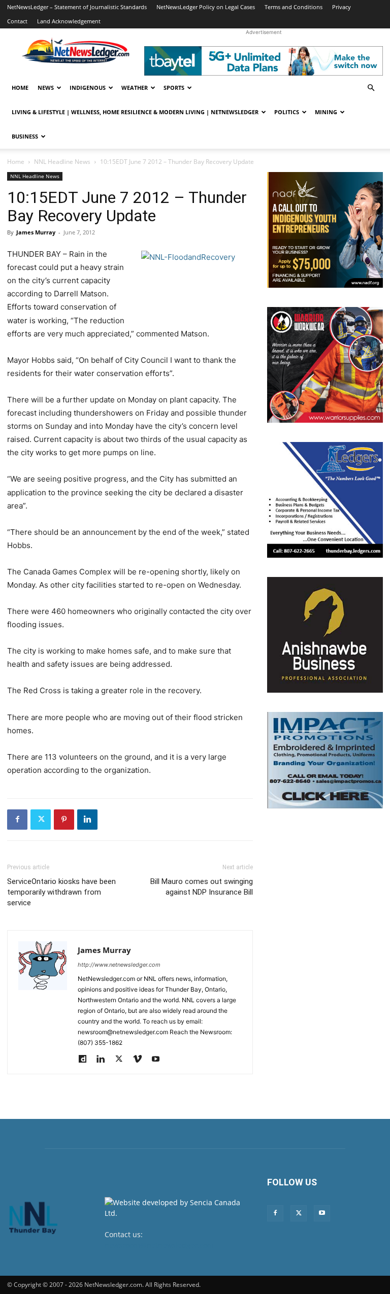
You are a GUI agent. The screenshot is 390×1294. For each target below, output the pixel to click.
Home (20, 87)
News (46, 87)
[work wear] (325, 365)
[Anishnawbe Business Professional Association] (325, 635)
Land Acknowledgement (69, 21)
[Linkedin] (87, 819)
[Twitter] (40, 819)
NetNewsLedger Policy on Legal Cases (205, 7)
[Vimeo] (141, 1059)
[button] (371, 88)
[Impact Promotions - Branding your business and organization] (325, 760)
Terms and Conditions (293, 7)
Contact (17, 21)
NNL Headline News (62, 161)
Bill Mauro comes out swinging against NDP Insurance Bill (201, 887)
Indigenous (88, 87)
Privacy (341, 7)
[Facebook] (17, 819)
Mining (326, 112)
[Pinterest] (64, 819)
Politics (286, 112)
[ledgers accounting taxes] (325, 500)
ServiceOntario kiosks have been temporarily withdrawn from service (61, 892)
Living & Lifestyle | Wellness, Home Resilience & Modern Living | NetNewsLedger (135, 112)
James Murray (35, 232)
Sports (174, 87)
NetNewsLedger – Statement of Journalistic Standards (77, 7)
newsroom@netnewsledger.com (159, 1245)
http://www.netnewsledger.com (119, 964)
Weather (134, 87)
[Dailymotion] (86, 1059)
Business (25, 136)
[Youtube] (159, 1059)
